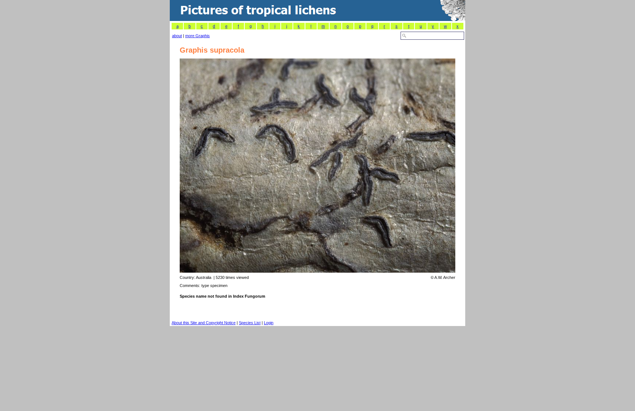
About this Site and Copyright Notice (204, 322)
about (177, 35)
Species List (250, 322)
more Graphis (197, 35)
